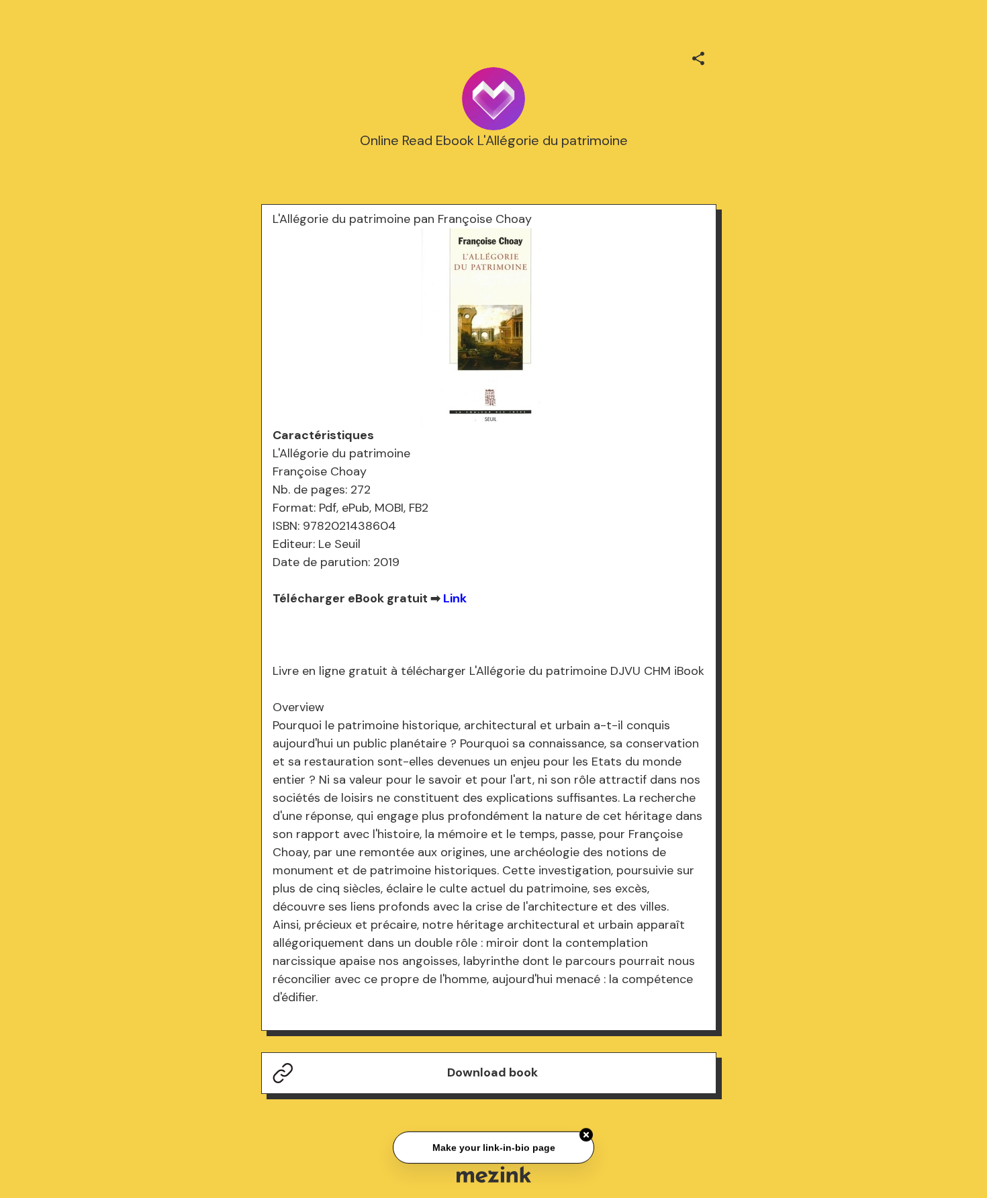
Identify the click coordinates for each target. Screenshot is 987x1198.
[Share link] (698, 56)
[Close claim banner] (586, 1133)
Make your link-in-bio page (493, 1146)
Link (455, 598)
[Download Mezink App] (494, 1174)
